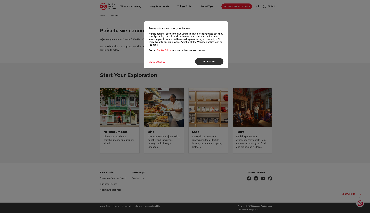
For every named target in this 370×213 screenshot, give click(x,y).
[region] (186, 44)
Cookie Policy (164, 50)
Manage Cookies (157, 61)
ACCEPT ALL (209, 61)
